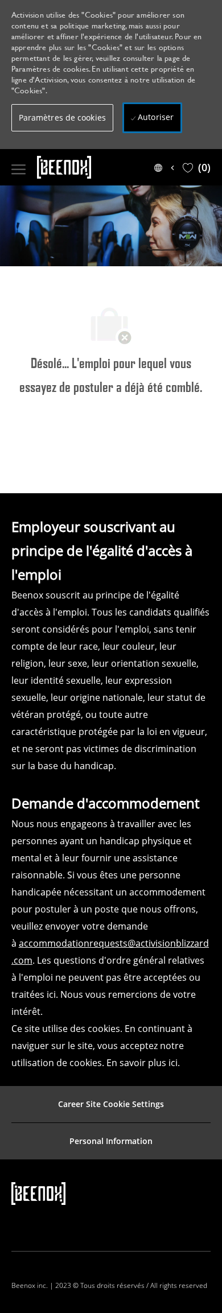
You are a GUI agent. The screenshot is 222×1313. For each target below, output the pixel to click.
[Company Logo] (85, 167)
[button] (62, 117)
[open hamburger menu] (18, 167)
